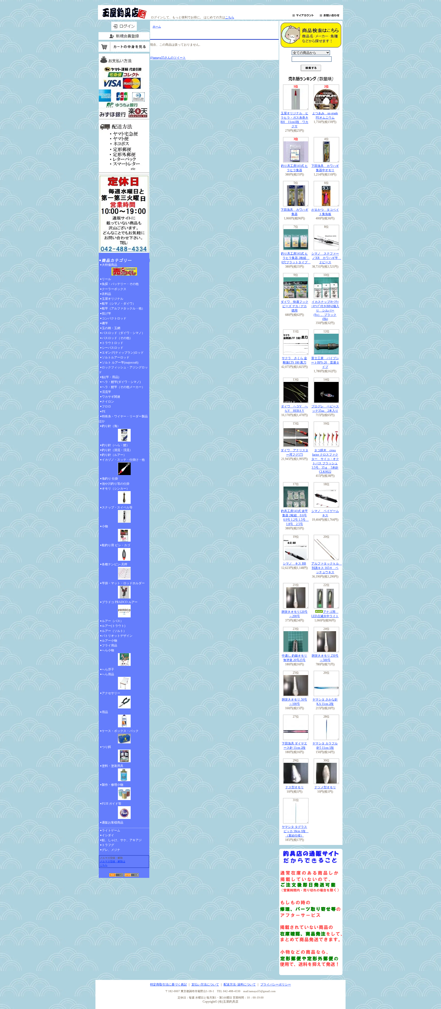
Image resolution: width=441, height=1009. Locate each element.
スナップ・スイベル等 (117, 507)
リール (106, 279)
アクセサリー (111, 693)
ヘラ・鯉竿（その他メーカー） (123, 387)
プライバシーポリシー (275, 984)
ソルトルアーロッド (115, 357)
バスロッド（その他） (117, 338)
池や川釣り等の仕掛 (115, 483)
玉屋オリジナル (112, 299)
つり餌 (106, 747)
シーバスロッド (112, 348)
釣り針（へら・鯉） (115, 445)
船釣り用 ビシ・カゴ (116, 545)
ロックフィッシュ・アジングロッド (123, 370)
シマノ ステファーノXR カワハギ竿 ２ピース (326, 258)
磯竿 (105, 323)
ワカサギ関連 (111, 396)
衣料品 (106, 294)
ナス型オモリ (294, 787)
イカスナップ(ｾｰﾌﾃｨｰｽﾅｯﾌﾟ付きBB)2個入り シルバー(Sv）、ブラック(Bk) (325, 310)
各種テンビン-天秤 (114, 564)
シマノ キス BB (294, 563)
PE (103, 411)
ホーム (157, 26)
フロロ (106, 406)
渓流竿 (106, 392)
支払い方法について (205, 984)
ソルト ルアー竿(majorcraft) (120, 362)
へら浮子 (108, 669)
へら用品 (108, 674)
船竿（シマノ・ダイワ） (119, 303)
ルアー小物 (109, 640)
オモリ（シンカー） (115, 488)
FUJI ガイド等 (111, 803)
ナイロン (108, 401)
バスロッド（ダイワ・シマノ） (123, 333)
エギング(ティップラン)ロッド (123, 352)
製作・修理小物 (112, 785)
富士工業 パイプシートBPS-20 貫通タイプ (325, 362)
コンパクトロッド (114, 318)
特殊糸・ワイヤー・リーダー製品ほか (123, 419)
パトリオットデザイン (117, 636)
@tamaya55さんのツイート (168, 57)
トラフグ (108, 845)
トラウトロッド (112, 343)
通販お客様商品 (112, 822)
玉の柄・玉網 (111, 328)
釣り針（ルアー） (114, 455)
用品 (105, 712)
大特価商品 (109, 265)
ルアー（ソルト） (114, 631)
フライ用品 (109, 645)
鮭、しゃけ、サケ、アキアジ (122, 840)
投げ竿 (106, 313)
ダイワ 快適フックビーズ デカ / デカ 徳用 (294, 306)
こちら (229, 17)
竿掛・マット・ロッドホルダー (123, 583)
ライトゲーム (111, 830)
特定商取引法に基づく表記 (168, 984)
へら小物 (108, 650)
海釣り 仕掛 (110, 478)
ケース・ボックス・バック (120, 731)
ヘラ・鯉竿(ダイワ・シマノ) (121, 382)
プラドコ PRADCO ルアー (120, 602)
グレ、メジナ (111, 850)
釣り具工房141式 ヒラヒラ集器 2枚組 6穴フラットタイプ (296, 258)
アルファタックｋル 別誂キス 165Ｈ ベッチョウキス (326, 568)
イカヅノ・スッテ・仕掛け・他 (123, 460)
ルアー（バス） (112, 621)
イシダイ (108, 835)
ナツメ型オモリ (325, 787)
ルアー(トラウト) (113, 626)
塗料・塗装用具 (112, 766)
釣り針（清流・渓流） (117, 450)
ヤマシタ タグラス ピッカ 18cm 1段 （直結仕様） (295, 831)
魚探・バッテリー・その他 (120, 284)
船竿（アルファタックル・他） (123, 308)
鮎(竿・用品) (110, 377)
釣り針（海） (111, 426)
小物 (105, 526)
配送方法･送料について (240, 984)
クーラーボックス (114, 289)
